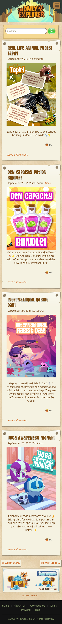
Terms (53, 606)
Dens (48, 183)
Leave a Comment (17, 155)
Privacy (26, 610)
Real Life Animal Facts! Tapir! (30, 50)
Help (38, 610)
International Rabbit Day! (28, 302)
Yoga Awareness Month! (31, 437)
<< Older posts (11, 563)
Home (5, 606)
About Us (20, 606)
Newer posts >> (50, 563)
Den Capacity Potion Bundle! (27, 174)
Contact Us (37, 606)
